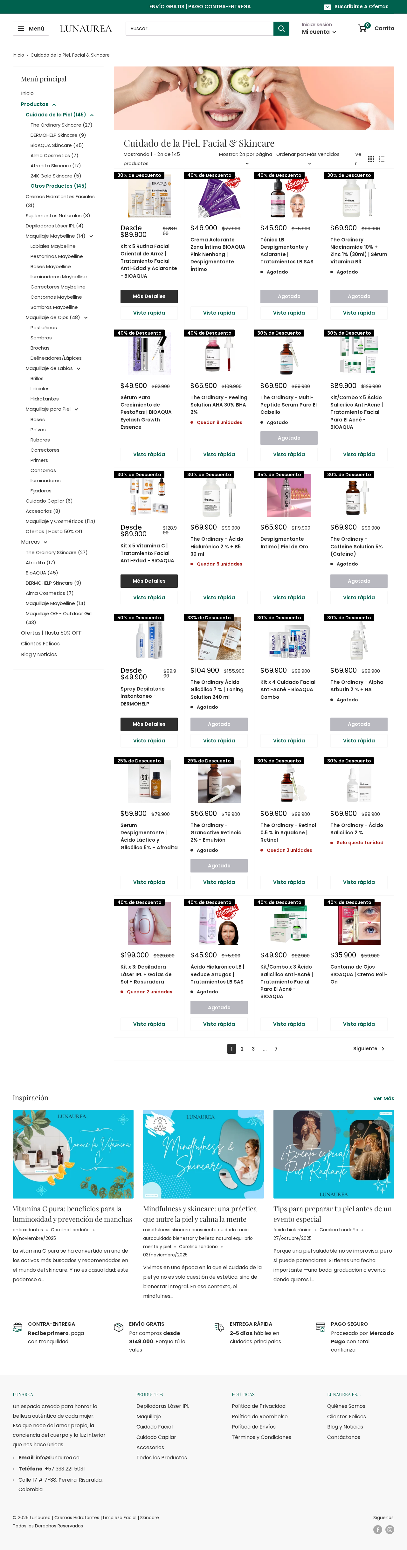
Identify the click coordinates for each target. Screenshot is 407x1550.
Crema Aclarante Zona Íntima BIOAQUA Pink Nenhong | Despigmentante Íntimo (217, 254)
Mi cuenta (316, 32)
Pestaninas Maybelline (57, 256)
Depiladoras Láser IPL (162, 1406)
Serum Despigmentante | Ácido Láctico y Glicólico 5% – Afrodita (149, 836)
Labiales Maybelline (53, 246)
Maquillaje (148, 1416)
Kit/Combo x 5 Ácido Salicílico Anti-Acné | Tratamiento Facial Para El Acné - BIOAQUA (356, 412)
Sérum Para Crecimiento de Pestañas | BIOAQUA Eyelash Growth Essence (146, 412)
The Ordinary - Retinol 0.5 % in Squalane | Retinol (288, 833)
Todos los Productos (161, 1457)
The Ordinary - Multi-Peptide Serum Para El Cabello (288, 405)
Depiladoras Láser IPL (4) (55, 225)
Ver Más (384, 1098)
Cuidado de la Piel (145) (56, 114)
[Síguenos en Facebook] (377, 1529)
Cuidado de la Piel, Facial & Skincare (70, 55)
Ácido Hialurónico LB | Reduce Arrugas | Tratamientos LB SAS (217, 974)
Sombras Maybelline (54, 307)
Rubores (40, 439)
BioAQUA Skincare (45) (57, 145)
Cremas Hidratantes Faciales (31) (60, 201)
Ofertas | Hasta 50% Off (54, 531)
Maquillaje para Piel (49, 409)
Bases (38, 419)
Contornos (43, 470)
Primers (39, 460)
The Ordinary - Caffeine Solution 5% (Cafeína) (356, 546)
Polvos (38, 429)
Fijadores (41, 490)
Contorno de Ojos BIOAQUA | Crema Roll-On (358, 974)
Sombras (41, 337)
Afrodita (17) (40, 562)
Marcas (31, 542)
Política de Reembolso (260, 1416)
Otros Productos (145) (59, 186)
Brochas (40, 347)
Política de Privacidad (259, 1406)
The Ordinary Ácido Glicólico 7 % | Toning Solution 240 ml (217, 689)
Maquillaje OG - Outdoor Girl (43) (59, 618)
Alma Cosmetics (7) (55, 155)
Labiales (40, 388)
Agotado (289, 296)
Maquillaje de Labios (50, 368)
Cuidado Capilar (156, 1437)
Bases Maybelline (51, 266)
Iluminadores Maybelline (59, 276)
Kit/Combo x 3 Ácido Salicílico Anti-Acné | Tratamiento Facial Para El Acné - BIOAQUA (286, 981)
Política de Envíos (254, 1426)
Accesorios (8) (43, 511)
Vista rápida (149, 312)
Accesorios (150, 1447)
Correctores (45, 450)
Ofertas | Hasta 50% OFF (51, 632)
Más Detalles (149, 296)
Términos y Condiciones (261, 1437)
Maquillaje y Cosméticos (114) (60, 521)
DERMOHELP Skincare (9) (58, 135)
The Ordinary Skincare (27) (62, 125)
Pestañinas (44, 327)
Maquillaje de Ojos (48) (53, 317)
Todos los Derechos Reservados (48, 1526)
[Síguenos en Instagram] (389, 1529)
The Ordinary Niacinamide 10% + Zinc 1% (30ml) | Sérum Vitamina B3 (358, 250)
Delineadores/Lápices (56, 358)
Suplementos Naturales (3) (58, 215)
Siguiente (365, 1048)
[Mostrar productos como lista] (381, 159)
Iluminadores (46, 480)
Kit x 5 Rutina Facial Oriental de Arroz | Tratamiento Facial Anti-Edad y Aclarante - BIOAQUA (149, 261)
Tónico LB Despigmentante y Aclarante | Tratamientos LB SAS (287, 250)
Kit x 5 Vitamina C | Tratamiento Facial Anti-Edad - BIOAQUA (147, 553)
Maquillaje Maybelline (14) (56, 236)
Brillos (37, 378)
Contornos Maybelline (56, 297)
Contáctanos (343, 1437)
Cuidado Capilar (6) (49, 500)
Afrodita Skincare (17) (56, 165)
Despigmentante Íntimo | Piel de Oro (284, 543)
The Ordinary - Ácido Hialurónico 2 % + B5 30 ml (216, 546)
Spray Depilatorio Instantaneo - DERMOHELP (143, 696)
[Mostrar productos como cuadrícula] (371, 159)
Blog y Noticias (39, 654)
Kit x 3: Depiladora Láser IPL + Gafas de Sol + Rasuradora (146, 974)
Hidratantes (45, 398)
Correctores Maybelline (58, 286)
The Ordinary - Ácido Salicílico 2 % (356, 829)
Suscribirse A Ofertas (362, 6)
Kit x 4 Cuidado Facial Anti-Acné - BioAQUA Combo (287, 689)
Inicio (18, 55)
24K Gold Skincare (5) (56, 175)
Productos (35, 104)
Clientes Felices (40, 643)
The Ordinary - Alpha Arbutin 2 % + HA (356, 686)
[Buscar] (281, 29)
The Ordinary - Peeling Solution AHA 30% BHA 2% (218, 405)
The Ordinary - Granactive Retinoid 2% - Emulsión (216, 833)
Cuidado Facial (154, 1426)
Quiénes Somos (346, 1406)
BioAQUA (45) (42, 572)
